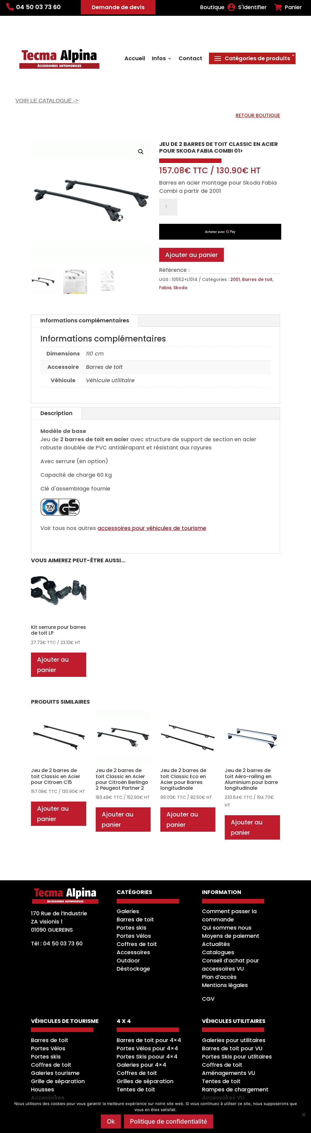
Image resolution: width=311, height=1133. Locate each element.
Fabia (165, 288)
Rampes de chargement (235, 1089)
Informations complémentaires (84, 320)
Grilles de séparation (145, 1081)
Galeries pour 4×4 (141, 1065)
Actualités (216, 944)
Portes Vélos (134, 936)
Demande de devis (118, 7)
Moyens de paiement (230, 936)
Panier (293, 7)
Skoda (180, 288)
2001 (235, 279)
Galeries (128, 911)
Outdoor (128, 960)
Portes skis (131, 927)
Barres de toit (257, 279)
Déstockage (133, 968)
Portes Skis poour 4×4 (147, 1056)
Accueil (135, 59)
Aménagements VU (228, 1073)
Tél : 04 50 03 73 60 (57, 943)
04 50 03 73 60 (38, 7)
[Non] (303, 1114)
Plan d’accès (219, 977)
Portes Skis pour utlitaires (237, 1056)
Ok (111, 1121)
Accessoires (133, 952)
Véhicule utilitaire (110, 380)
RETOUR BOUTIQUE (258, 115)
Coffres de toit (137, 944)
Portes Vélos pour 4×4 (147, 1048)
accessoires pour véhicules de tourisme (151, 528)
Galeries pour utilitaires (233, 1040)
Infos (159, 59)
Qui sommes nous (226, 927)
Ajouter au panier (191, 255)
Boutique (212, 7)
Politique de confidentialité (168, 1121)
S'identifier (252, 7)
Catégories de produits (257, 58)
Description (56, 413)
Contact (190, 59)
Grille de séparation (58, 1081)
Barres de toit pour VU (232, 1048)
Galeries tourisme (55, 1073)
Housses (42, 1089)
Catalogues (218, 952)
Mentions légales (225, 985)
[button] (140, 151)
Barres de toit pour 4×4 (149, 1040)
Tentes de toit (136, 1089)
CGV (208, 999)
